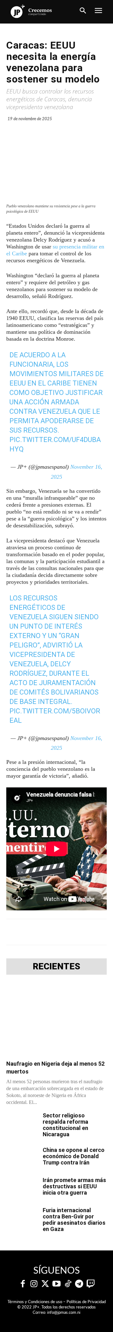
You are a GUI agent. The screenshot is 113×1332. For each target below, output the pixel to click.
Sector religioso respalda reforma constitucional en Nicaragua (65, 1125)
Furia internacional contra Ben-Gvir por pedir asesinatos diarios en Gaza (74, 1219)
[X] (46, 932)
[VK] (90, 932)
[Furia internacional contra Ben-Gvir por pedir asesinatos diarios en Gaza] (22, 1218)
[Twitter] (45, 1284)
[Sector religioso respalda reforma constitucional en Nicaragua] (22, 1123)
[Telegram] (61, 932)
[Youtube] (56, 1284)
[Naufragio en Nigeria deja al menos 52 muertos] (56, 1019)
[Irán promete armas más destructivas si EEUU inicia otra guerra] (22, 1188)
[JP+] (31, 11)
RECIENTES (56, 966)
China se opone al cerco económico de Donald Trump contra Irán (74, 1156)
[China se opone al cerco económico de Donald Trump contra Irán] (22, 1158)
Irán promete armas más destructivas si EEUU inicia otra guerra (74, 1186)
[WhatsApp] (75, 932)
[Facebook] (32, 932)
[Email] (104, 932)
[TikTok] (68, 1284)
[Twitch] (90, 1284)
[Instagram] (34, 1284)
